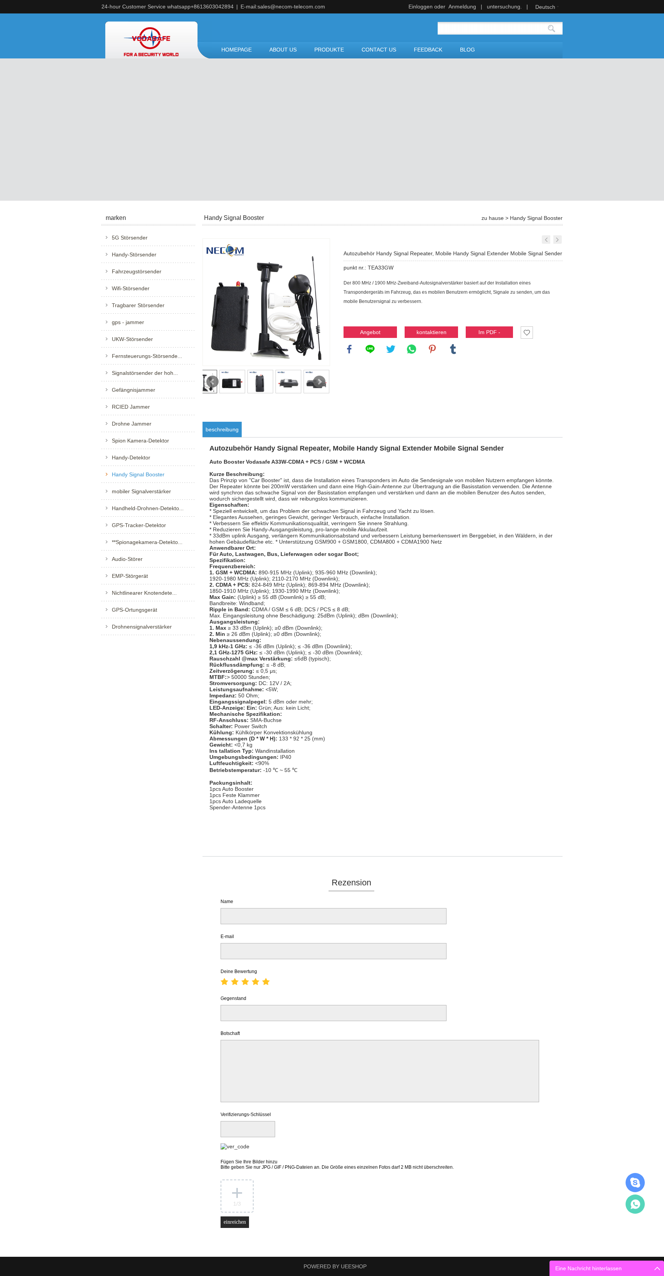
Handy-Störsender (134, 254)
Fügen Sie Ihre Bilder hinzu (337, 1164)
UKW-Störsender (132, 339)
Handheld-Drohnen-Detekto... (148, 508)
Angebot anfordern (370, 333)
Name (227, 901)
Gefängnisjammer (133, 390)
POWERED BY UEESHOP (335, 1266)
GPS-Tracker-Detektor (139, 525)
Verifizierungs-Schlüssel (246, 1114)
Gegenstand (233, 998)
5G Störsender (130, 238)
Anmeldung (462, 6)
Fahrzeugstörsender (136, 271)
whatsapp (411, 349)
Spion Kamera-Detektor (140, 441)
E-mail (227, 936)
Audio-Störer (127, 559)
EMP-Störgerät (130, 576)
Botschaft (230, 1033)
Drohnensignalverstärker (142, 627)
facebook (349, 349)
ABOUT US (283, 50)
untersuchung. (504, 6)
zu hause (492, 218)
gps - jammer (128, 322)
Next (319, 382)
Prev (212, 382)
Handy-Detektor (131, 457)
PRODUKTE (329, 50)
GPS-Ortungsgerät (134, 610)
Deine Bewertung (239, 971)
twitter (391, 349)
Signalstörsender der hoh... (145, 373)
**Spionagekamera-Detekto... (147, 542)
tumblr (453, 349)
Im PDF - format (489, 333)
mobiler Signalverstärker (141, 491)
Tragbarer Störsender (138, 305)
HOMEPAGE (236, 50)
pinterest (432, 349)
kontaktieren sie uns (432, 333)
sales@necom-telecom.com (291, 6)
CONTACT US (379, 50)
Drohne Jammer (131, 424)
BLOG (467, 50)
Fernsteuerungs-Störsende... (147, 356)
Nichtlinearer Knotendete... (144, 593)
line (370, 349)
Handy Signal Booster (138, 474)
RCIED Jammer (131, 407)
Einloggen (420, 6)
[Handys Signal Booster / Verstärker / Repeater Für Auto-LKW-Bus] (557, 239)
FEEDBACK (428, 50)
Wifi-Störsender (130, 288)
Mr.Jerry (635, 1182)
